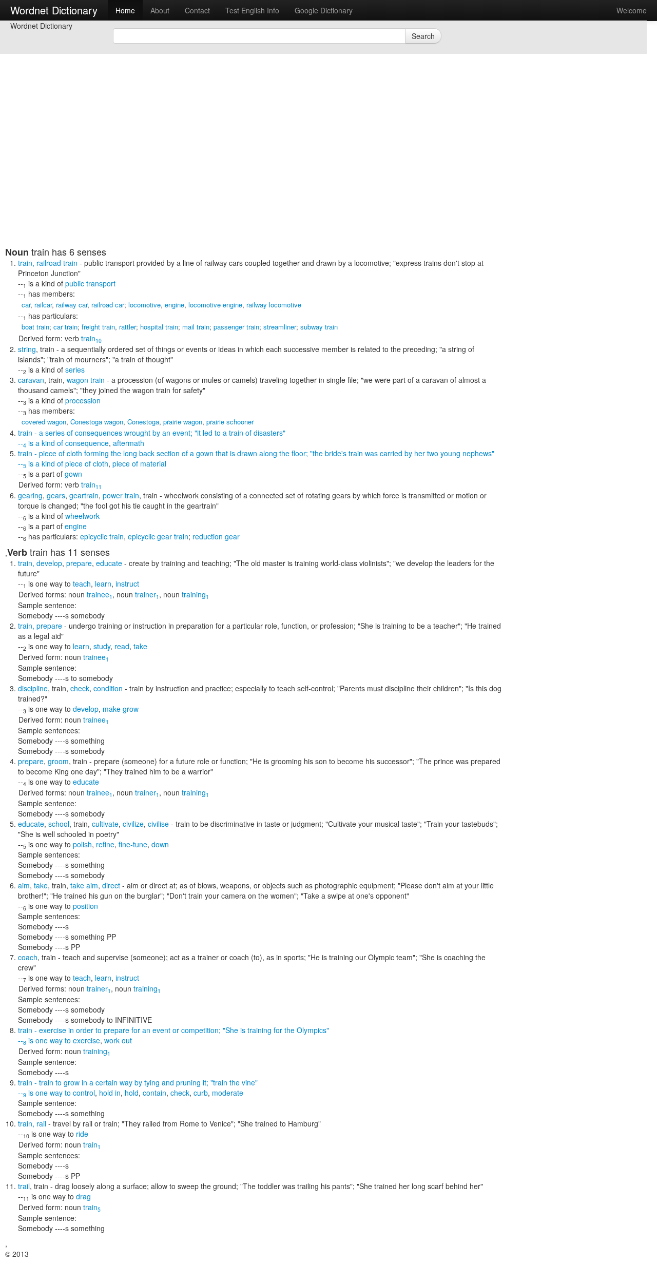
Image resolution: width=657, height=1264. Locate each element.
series (75, 369)
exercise (86, 1040)
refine (105, 844)
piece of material (139, 463)
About (159, 10)
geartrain (84, 495)
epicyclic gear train (158, 536)
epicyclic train (102, 536)
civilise (158, 824)
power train (121, 495)
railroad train (57, 263)
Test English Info (252, 10)
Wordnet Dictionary (54, 10)
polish (82, 844)
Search (423, 36)
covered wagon (44, 421)
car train (65, 327)
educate (109, 563)
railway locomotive (273, 304)
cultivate (105, 824)
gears (56, 495)
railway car (71, 304)
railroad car (107, 304)
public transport (90, 283)
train (91, 338)
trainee (99, 594)
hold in (110, 1092)
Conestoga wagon (96, 421)
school (58, 824)
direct (111, 885)
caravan (31, 380)
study (101, 646)
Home (125, 10)
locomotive (144, 304)
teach (82, 583)
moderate (227, 1092)
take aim (84, 885)
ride (82, 1134)
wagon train (86, 380)
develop (49, 563)
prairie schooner (230, 421)
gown (73, 474)
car (26, 304)
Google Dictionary (324, 10)
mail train (195, 327)
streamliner (279, 327)
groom (58, 761)
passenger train (236, 327)
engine (174, 304)
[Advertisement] (254, 174)
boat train (35, 327)
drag (83, 1196)
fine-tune (133, 844)
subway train (319, 327)
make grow (121, 709)
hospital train (159, 327)
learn (103, 583)
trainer (147, 594)
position (85, 906)
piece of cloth (86, 463)
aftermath (128, 443)
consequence (87, 443)
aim (24, 885)
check (79, 688)
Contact (197, 10)
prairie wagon (182, 421)
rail (41, 1123)
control (84, 1092)
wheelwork (82, 516)
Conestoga (143, 421)
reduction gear (216, 536)
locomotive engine (215, 304)
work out (118, 1040)
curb (201, 1092)
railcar (43, 304)
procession (83, 400)
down (160, 844)
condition (108, 688)
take (140, 646)
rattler (127, 327)
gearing (30, 495)
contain (154, 1092)
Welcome (631, 10)
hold (132, 1092)
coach (27, 957)
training (195, 594)
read (121, 646)
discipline (33, 688)
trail (24, 1186)
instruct (127, 583)
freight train (98, 327)
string (27, 349)
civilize (133, 824)
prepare (79, 563)
